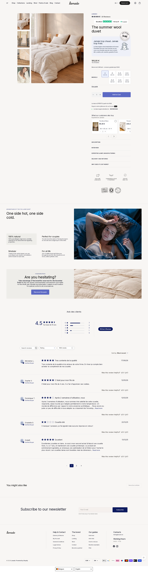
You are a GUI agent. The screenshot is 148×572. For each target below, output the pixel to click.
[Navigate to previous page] (67, 465)
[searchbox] (27, 348)
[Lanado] (74, 3)
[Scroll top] (145, 569)
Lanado (13, 560)
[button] (135, 3)
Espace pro (124, 3)
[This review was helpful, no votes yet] (122, 373)
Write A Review (105, 329)
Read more (98, 408)
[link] (95, 126)
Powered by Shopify (22, 560)
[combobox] (47, 348)
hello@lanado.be (118, 534)
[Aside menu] (8, 3)
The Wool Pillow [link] (103, 121)
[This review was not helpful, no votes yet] (126, 373)
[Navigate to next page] (81, 465)
